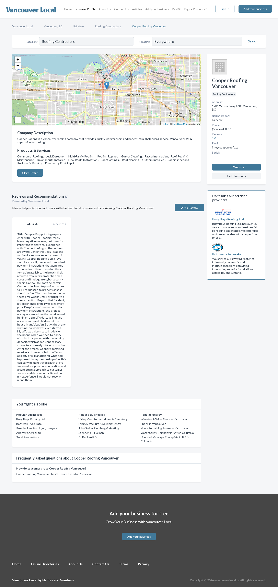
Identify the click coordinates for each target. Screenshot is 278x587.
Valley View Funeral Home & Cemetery (103, 419)
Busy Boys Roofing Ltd (30, 419)
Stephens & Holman (91, 432)
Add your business (157, 9)
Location (144, 41)
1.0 (214, 138)
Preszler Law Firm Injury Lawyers (36, 428)
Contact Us (121, 9)
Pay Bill (176, 9)
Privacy (143, 564)
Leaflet (165, 123)
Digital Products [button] (194, 9)
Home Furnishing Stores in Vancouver (164, 428)
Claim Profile (30, 173)
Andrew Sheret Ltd (28, 432)
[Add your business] (139, 532)
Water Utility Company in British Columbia (167, 432)
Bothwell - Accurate (29, 423)
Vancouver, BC (53, 26)
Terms (123, 564)
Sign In (225, 9)
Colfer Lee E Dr (88, 437)
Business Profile (85, 9)
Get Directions (236, 176)
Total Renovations (28, 437)
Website (238, 167)
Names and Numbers (58, 580)
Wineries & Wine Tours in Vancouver (164, 419)
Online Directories (45, 564)
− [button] (17, 65)
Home (68, 9)
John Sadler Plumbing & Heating (99, 428)
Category (31, 41)
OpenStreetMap (179, 123)
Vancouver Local (22, 26)
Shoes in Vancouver (153, 423)
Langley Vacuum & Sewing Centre (100, 423)
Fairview (78, 26)
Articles (137, 9)
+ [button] (17, 59)
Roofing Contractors (108, 26)
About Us (105, 9)
